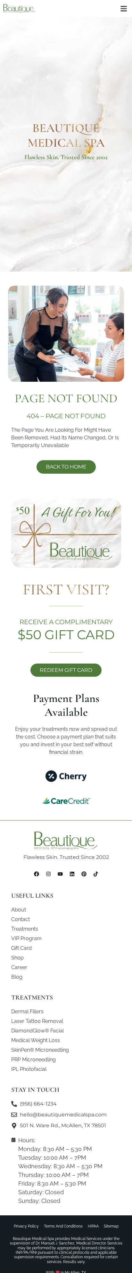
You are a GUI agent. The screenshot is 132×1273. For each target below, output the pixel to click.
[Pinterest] (84, 874)
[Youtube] (60, 874)
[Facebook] (36, 874)
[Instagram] (48, 874)
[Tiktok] (96, 874)
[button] (123, 8)
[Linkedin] (72, 874)
